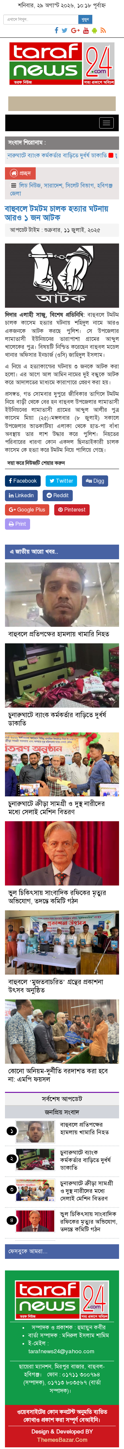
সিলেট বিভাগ (79, 185)
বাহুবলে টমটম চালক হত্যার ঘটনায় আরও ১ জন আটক (56, 213)
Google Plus (30, 510)
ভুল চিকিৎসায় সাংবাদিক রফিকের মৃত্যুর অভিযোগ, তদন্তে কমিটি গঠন (57, 897)
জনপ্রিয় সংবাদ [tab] (62, 1112)
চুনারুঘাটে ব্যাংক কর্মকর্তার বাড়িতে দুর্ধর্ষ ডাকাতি (85, 1160)
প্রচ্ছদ (24, 173)
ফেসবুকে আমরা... (28, 1251)
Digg (98, 481)
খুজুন (85, 19)
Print (20, 524)
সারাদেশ (53, 185)
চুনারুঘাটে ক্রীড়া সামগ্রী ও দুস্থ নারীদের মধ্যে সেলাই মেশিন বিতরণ (56, 808)
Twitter (64, 481)
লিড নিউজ (30, 185)
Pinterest (74, 510)
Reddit (60, 495)
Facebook (24, 481)
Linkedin (24, 495)
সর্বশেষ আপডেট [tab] (62, 1099)
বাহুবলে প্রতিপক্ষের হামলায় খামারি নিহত (58, 634)
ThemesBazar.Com (62, 1439)
